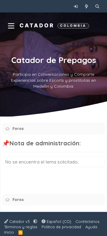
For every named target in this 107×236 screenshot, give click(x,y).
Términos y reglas (20, 226)
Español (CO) (58, 221)
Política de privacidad (61, 226)
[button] (35, 221)
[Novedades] (86, 6)
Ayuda (91, 226)
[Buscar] (97, 6)
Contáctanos (87, 221)
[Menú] (11, 26)
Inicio (9, 232)
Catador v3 (19, 221)
